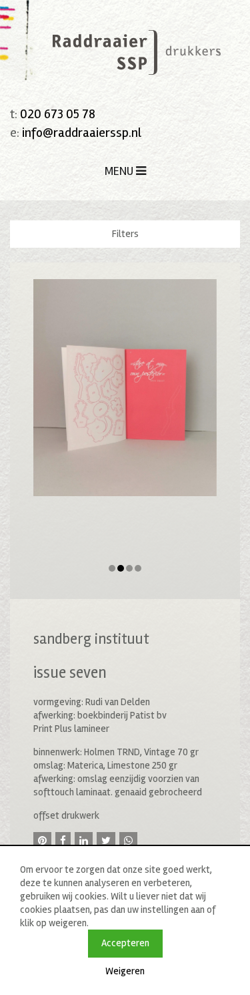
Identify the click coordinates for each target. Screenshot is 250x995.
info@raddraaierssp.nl (81, 132)
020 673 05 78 (57, 114)
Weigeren (125, 971)
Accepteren (125, 943)
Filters (125, 234)
